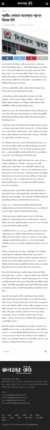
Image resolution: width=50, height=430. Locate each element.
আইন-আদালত (28, 417)
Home (4, 11)
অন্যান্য (4, 420)
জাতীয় (9, 11)
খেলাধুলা (11, 417)
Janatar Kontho (9, 25)
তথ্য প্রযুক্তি (39, 417)
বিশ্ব (31, 415)
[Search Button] (45, 351)
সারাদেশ (38, 415)
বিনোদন (4, 417)
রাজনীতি (17, 415)
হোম (3, 415)
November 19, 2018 (27, 25)
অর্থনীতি (24, 415)
